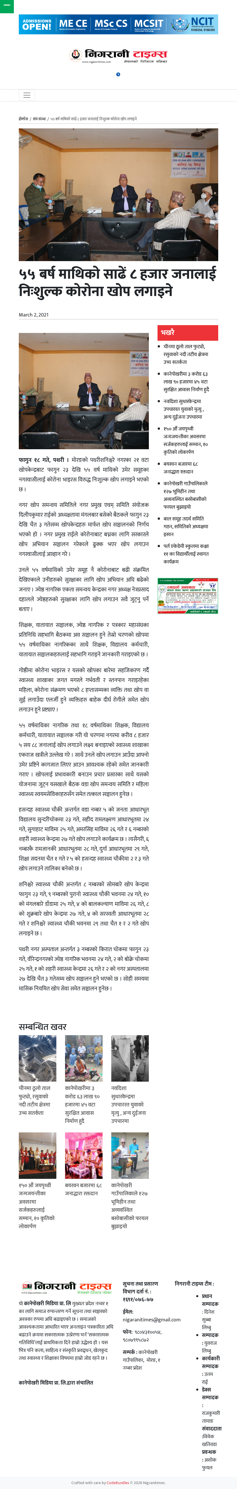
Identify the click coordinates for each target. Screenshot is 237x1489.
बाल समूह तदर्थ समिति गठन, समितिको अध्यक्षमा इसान (186, 527)
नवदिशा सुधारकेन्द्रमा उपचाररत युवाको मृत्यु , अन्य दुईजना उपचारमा (183, 409)
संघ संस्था (39, 119)
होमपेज (23, 119)
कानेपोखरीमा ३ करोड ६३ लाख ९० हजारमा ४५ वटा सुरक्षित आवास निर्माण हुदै (186, 382)
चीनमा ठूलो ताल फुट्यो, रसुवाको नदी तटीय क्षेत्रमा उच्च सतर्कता (186, 354)
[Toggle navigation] (27, 95)
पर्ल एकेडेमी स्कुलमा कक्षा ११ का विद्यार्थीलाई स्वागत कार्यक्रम (186, 554)
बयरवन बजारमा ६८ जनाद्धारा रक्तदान (181, 468)
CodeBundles (118, 1482)
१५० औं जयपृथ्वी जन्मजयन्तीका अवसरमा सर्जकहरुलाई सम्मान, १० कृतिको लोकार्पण (186, 441)
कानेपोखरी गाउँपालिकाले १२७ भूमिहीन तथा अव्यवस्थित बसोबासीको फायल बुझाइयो (186, 496)
